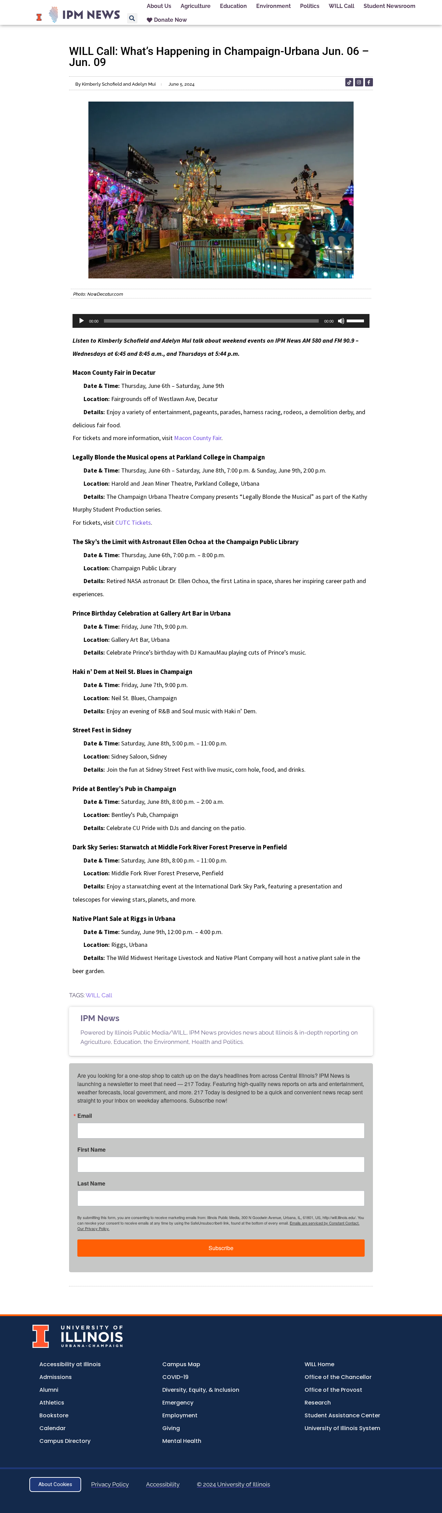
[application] (221, 321)
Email (84, 1116)
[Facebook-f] (369, 82)
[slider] (356, 320)
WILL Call (99, 995)
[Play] (81, 320)
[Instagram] (359, 82)
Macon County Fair (197, 438)
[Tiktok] (349, 82)
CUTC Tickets (133, 522)
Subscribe (221, 1248)
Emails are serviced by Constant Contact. (324, 1223)
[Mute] (341, 320)
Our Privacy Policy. (93, 1228)
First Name (91, 1149)
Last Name (91, 1183)
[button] (132, 18)
